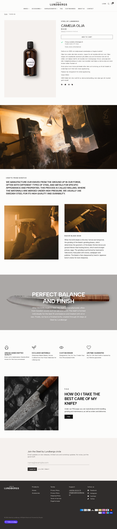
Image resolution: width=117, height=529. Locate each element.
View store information (73, 47)
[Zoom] (52, 23)
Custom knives (70, 8)
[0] (111, 4)
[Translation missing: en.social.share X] (66, 85)
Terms (53, 487)
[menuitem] (26, 9)
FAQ (61, 8)
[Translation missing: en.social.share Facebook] (62, 85)
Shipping (63, 31)
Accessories (36, 8)
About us (81, 8)
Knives (26, 8)
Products (35, 487)
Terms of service (56, 498)
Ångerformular (55, 501)
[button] (68, 417)
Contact (90, 8)
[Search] (108, 4)
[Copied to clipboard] (73, 85)
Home (5, 14)
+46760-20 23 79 (75, 490)
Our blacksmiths (50, 8)
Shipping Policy (55, 496)
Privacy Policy (55, 490)
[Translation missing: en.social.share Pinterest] (69, 85)
